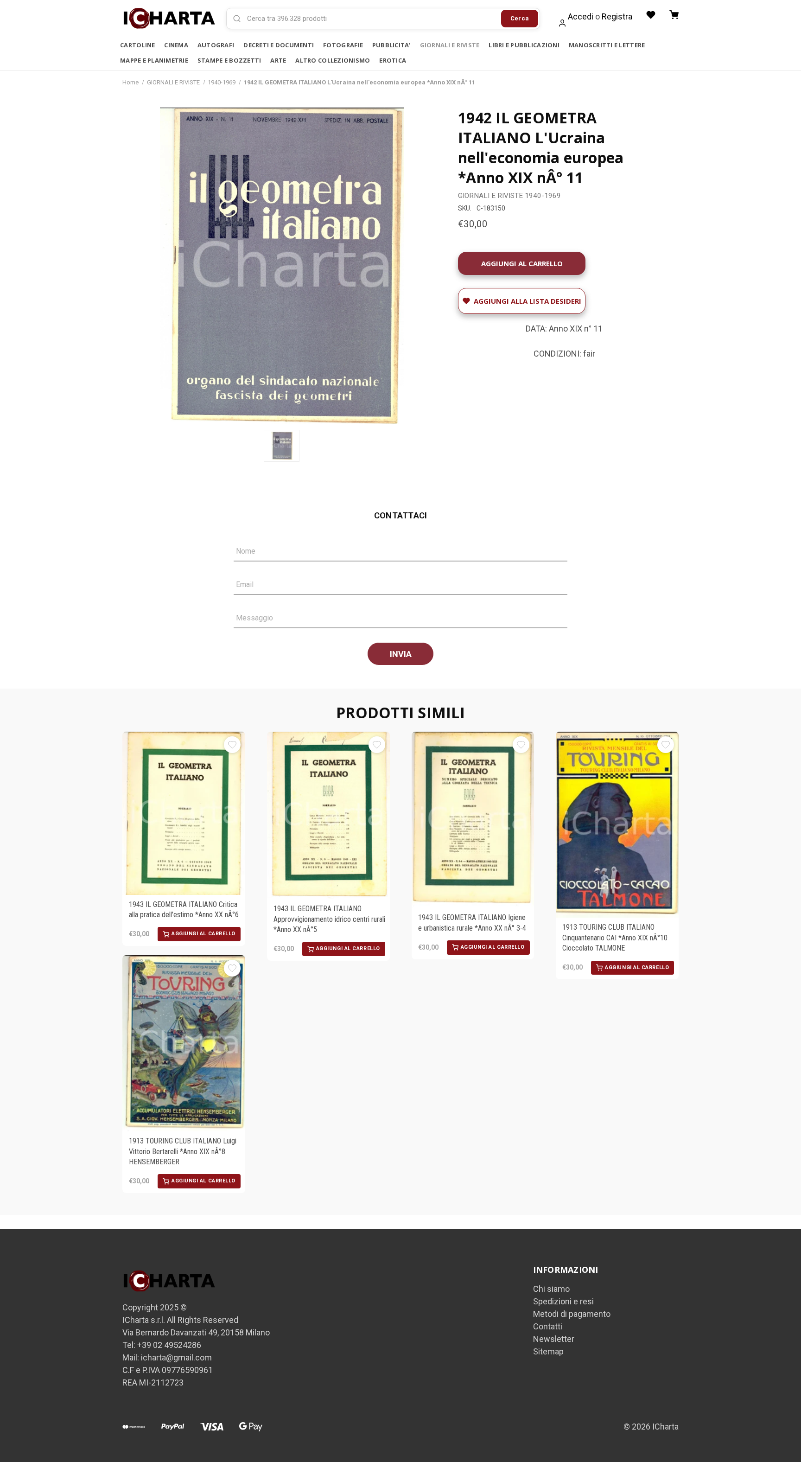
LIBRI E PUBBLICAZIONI (524, 45)
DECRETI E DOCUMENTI (278, 45)
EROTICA (392, 60)
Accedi (580, 16)
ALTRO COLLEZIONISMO (332, 60)
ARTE (278, 60)
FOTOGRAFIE (343, 45)
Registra (617, 16)
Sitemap (548, 1351)
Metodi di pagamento (571, 1314)
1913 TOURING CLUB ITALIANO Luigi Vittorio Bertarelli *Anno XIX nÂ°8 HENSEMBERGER (182, 1151)
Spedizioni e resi (563, 1301)
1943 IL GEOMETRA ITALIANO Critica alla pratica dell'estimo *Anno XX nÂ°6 (184, 909)
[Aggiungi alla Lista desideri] (232, 744)
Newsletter (553, 1339)
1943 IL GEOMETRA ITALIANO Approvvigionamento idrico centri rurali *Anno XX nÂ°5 (329, 919)
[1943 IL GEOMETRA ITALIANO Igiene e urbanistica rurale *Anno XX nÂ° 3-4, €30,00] (473, 820)
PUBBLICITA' (391, 45)
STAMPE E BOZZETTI (229, 60)
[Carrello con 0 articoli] (674, 14)
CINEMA (176, 45)
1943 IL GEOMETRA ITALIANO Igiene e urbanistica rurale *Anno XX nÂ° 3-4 (472, 922)
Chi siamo (551, 1289)
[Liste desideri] (650, 14)
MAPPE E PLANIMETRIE (154, 60)
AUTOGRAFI (215, 45)
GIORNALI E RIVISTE (450, 45)
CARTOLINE (137, 45)
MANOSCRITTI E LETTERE (607, 45)
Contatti (547, 1326)
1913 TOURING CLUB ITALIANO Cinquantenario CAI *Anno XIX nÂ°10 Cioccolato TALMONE (615, 937)
